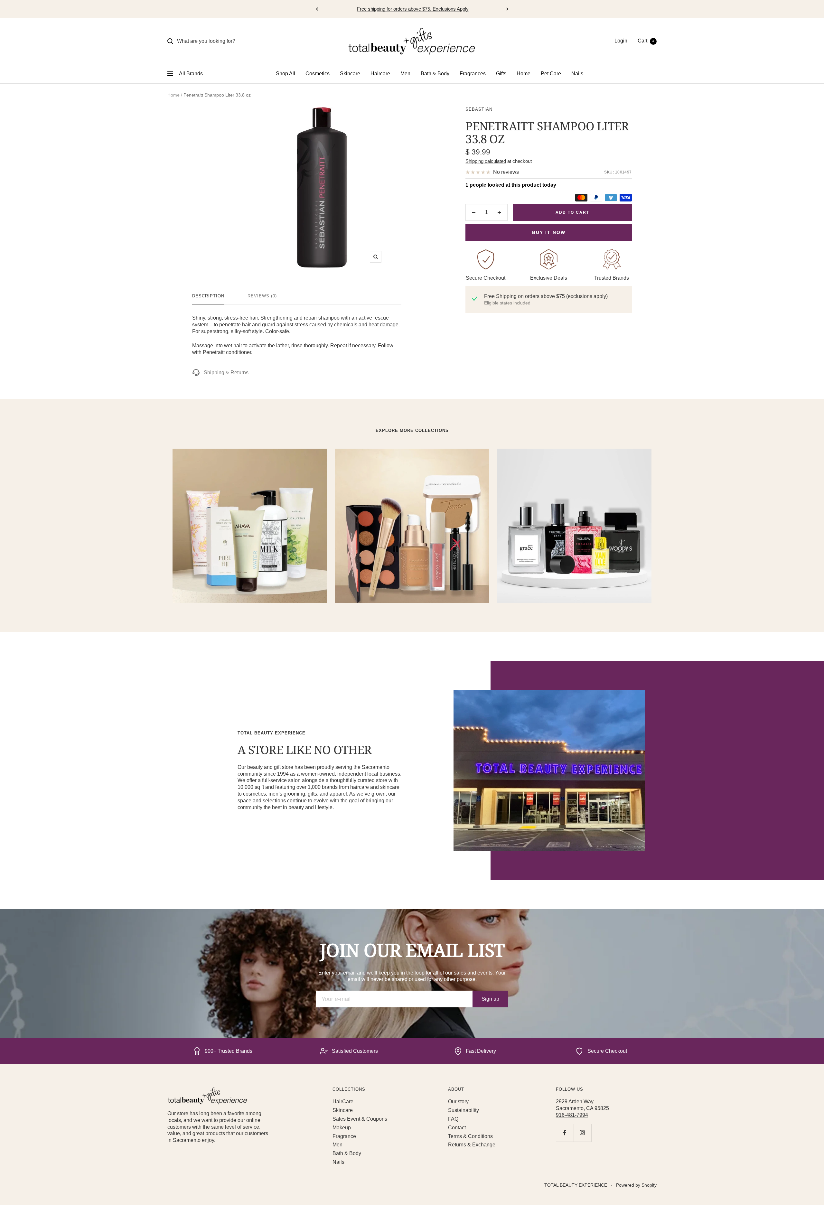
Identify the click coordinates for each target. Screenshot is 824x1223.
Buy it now (549, 232)
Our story (458, 1101)
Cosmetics (317, 73)
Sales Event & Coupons (359, 1119)
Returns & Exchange (471, 1144)
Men (405, 73)
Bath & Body (435, 73)
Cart (646, 40)
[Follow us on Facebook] (565, 1133)
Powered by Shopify (636, 1185)
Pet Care (551, 73)
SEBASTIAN (478, 109)
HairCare (342, 1101)
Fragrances (473, 73)
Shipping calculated (485, 161)
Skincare (350, 73)
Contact (457, 1127)
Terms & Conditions (470, 1136)
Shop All (285, 73)
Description (208, 296)
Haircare (380, 73)
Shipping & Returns (226, 372)
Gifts (501, 73)
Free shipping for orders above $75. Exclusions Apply (413, 9)
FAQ (453, 1119)
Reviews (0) (262, 296)
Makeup (341, 1127)
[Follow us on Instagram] (582, 1133)
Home (523, 73)
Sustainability (463, 1110)
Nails (577, 73)
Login (620, 40)
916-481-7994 (572, 1115)
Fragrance (344, 1136)
